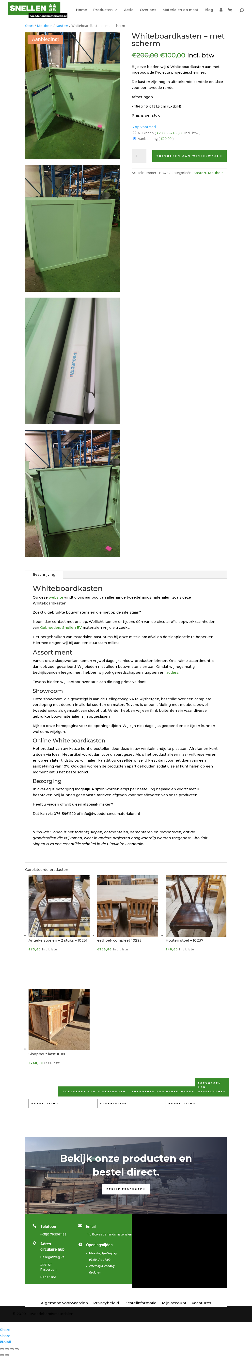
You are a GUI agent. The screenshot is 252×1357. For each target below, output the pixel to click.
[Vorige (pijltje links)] (2, 1355)
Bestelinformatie (141, 1303)
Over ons (148, 10)
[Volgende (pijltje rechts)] (7, 1355)
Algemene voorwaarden (64, 1303)
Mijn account (174, 1303)
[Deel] (12, 1349)
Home (81, 10)
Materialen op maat (180, 10)
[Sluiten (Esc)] (17, 1349)
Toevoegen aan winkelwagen (189, 156)
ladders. (172, 672)
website (56, 597)
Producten (103, 10)
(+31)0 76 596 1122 (53, 1234)
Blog (209, 10)
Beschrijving (44, 574)
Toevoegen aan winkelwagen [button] (163, 1091)
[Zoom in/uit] (2, 1349)
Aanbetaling (155, 138)
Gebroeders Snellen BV (61, 627)
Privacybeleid (106, 1303)
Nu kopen (168, 133)
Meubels (44, 26)
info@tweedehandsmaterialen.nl (111, 1234)
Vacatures (201, 1303)
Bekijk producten (126, 1189)
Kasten (62, 26)
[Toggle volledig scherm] (7, 1349)
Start (29, 26)
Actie (128, 10)
